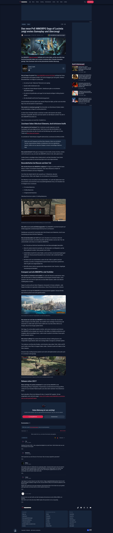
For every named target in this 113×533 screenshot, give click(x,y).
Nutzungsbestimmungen (27, 518)
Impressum (24, 516)
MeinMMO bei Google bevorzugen (57, 35)
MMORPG (30, 68)
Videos (37, 1)
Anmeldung (90, 1)
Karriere (24, 525)
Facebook (48, 516)
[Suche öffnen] (85, 2)
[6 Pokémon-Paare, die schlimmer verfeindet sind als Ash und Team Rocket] (75, 93)
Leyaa (26, 477)
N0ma (26, 463)
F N (26, 441)
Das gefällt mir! (33, 416)
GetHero (71, 518)
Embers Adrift (31, 66)
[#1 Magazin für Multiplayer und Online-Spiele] (24, 2)
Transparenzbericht (26, 521)
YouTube (48, 521)
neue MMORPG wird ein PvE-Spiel (46, 75)
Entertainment (48, 1)
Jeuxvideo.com (73, 521)
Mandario (27, 452)
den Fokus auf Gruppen (33, 133)
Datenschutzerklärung (26, 520)
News (33, 1)
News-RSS (48, 523)
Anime (54, 1)
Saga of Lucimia (33, 57)
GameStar (72, 514)
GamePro (72, 516)
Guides (65, 1)
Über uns (24, 514)
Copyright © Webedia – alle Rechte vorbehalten (30, 530)
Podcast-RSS (48, 525)
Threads (47, 520)
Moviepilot (72, 525)
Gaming (42, 1)
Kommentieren (54, 416)
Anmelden (63, 430)
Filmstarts (72, 523)
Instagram (48, 518)
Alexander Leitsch (27, 35)
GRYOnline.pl (72, 520)
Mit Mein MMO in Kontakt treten (28, 523)
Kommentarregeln (34, 427)
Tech (58, 1)
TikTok (47, 514)
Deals (61, 1)
